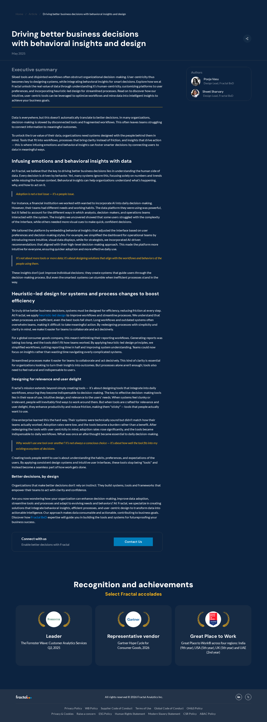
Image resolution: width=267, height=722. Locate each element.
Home (19, 14)
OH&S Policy (194, 708)
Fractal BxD (38, 517)
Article (33, 14)
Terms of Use (143, 708)
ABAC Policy (208, 713)
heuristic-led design (52, 315)
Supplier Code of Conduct (116, 708)
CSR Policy (190, 713)
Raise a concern (86, 713)
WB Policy (91, 708)
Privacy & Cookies (62, 713)
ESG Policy (105, 713)
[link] (133, 542)
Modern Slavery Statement (164, 713)
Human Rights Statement (130, 713)
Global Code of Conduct (169, 708)
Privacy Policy (73, 708)
